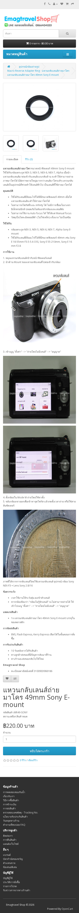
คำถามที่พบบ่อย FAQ (14, 824)
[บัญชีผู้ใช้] (55, 4)
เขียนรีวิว (32, 760)
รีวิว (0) (29, 159)
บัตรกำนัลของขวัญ (13, 859)
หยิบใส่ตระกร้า (39, 751)
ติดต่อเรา (8, 835)
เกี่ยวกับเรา (9, 796)
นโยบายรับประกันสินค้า (15, 816)
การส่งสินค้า (9, 808)
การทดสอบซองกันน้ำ (14, 792)
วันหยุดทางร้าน (11, 820)
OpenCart (67, 909)
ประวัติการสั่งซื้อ (11, 882)
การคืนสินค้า (9, 840)
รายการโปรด (10, 886)
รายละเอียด (12, 159)
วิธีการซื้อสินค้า (11, 800)
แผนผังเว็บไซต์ (11, 844)
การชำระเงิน (9, 804)
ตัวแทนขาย (9, 863)
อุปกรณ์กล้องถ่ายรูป (29, 66)
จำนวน (7, 732)
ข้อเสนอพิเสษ (10, 867)
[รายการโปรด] (61, 4)
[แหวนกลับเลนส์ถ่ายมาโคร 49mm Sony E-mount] (39, 107)
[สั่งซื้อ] (72, 4)
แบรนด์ (7, 855)
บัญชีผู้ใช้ (8, 878)
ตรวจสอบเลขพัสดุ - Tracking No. (20, 812)
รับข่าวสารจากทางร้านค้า (16, 890)
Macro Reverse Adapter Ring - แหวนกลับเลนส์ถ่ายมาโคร (38, 70)
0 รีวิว (23, 760)
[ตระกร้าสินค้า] (67, 4)
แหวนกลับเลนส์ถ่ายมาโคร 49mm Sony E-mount (33, 75)
